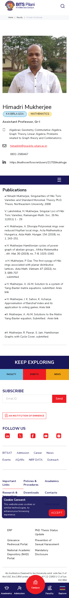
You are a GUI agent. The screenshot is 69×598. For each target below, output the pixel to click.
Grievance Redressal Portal (17, 542)
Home (10, 17)
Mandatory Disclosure (41, 552)
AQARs (19, 460)
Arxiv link (44, 307)
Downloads (31, 492)
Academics (52, 481)
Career (38, 453)
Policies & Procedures (31, 483)
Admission (23, 453)
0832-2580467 (19, 154)
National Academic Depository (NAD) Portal (18, 554)
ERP (9, 530)
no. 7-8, (34, 253)
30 (19, 253)
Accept (57, 513)
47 (42, 269)
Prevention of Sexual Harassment (47, 542)
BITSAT (7, 453)
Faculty (20, 17)
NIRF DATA (36, 460)
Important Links (9, 483)
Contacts (51, 492)
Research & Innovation (9, 494)
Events (6, 460)
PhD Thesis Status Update (46, 532)
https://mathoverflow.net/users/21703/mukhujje (38, 162)
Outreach (53, 460)
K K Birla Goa (15, 114)
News (50, 453)
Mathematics (40, 114)
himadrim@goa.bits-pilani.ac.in (28, 146)
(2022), (48, 269)
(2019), (25, 253)
